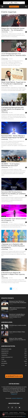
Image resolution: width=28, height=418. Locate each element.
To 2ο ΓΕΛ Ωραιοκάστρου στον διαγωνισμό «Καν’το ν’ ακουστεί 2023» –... (13, 55)
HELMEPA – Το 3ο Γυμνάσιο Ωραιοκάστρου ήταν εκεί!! (10, 164)
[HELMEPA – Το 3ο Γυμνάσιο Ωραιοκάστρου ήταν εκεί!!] (14, 156)
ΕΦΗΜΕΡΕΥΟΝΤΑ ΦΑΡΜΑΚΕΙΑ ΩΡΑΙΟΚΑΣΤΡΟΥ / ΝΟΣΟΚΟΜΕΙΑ (14, 414)
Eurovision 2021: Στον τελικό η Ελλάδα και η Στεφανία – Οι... (13, 219)
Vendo (24, 416)
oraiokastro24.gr (4, 31)
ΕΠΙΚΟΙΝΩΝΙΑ (21, 412)
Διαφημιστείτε (14, 394)
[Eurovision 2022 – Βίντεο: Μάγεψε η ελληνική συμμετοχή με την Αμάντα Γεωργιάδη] (14, 128)
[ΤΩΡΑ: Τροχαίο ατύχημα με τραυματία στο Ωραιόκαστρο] (4, 309)
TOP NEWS (3, 161)
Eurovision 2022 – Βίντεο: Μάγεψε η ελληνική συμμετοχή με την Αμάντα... (13, 136)
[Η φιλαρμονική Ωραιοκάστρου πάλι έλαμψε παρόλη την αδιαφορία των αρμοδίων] (14, 99)
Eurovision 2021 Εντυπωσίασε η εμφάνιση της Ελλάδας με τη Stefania (13, 193)
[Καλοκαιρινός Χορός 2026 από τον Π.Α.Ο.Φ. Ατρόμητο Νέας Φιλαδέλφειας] (4, 303)
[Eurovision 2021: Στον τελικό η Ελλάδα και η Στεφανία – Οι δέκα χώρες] (14, 211)
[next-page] (16, 289)
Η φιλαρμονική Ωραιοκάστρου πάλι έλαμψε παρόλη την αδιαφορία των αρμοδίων (12, 109)
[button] (2, 6)
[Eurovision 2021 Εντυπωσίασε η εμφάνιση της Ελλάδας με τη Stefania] (14, 184)
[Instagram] (12, 407)
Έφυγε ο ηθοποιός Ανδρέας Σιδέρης (17, 331)
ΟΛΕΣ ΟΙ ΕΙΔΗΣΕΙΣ (5, 26)
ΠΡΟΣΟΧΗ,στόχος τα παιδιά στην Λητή (17, 325)
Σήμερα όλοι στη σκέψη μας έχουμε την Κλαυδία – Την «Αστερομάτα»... (13, 29)
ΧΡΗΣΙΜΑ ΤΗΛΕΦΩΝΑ (13, 412)
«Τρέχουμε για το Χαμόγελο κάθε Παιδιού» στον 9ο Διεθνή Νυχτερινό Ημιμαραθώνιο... (13, 245)
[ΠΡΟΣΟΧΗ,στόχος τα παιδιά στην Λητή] (4, 327)
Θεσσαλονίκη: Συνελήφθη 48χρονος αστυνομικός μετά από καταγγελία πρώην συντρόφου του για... (17, 316)
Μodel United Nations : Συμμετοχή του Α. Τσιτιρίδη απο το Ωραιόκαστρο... (13, 83)
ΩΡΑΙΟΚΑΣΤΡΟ (4, 51)
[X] (15, 407)
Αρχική (2, 9)
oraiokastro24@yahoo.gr (16, 398)
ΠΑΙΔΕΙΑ (3, 79)
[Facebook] (8, 407)
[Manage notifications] (3, 414)
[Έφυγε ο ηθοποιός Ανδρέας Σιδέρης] (4, 333)
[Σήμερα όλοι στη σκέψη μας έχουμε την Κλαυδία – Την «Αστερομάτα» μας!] (14, 20)
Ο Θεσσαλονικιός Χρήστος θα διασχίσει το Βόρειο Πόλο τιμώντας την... (13, 274)
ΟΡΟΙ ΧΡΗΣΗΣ (5, 412)
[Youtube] (19, 407)
